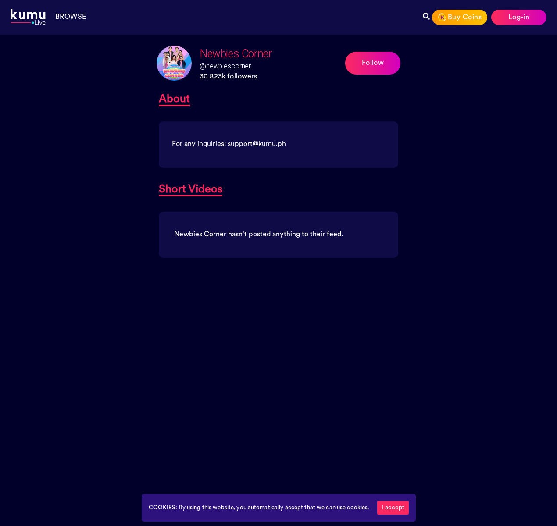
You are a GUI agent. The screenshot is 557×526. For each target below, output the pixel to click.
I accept (393, 508)
